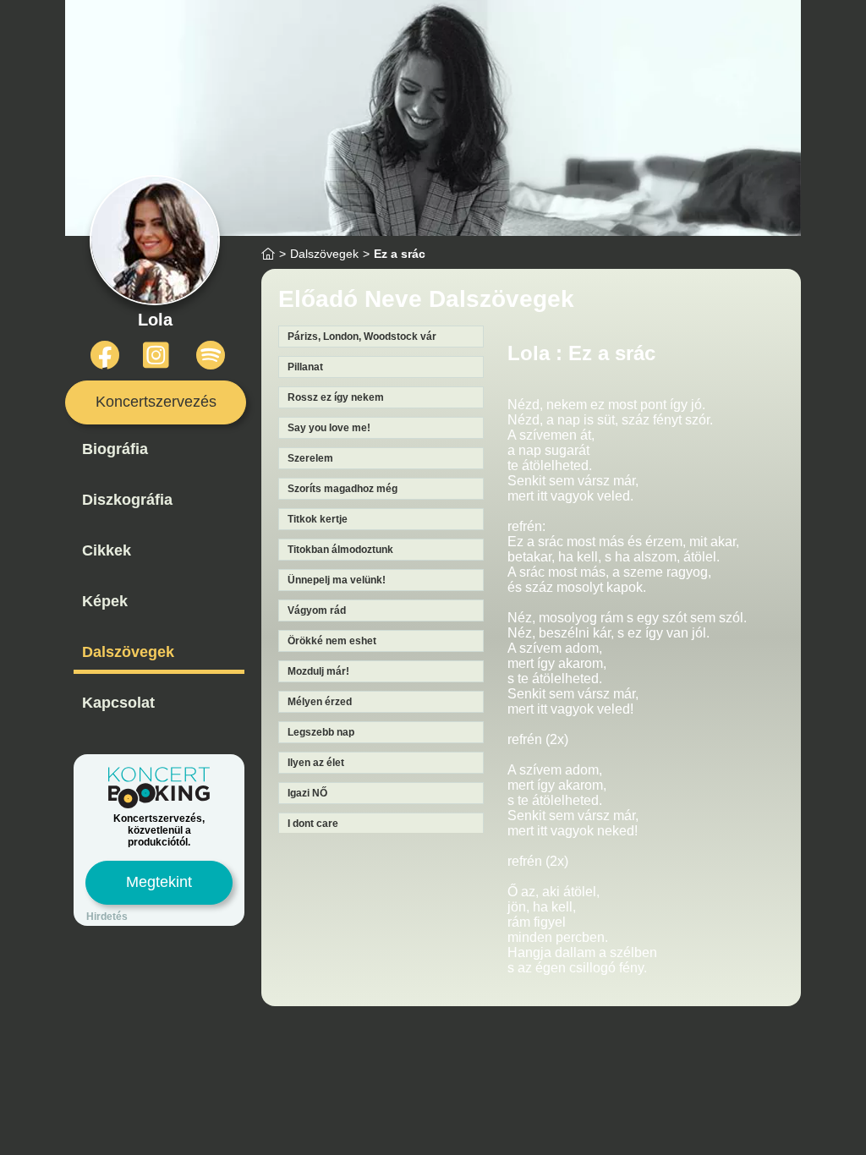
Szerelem (310, 458)
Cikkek (106, 550)
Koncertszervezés (156, 401)
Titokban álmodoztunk (340, 550)
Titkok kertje (318, 519)
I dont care (313, 823)
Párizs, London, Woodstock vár (362, 336)
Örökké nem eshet (332, 641)
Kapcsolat (118, 702)
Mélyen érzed (320, 702)
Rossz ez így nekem (336, 397)
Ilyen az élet (316, 763)
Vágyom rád (317, 610)
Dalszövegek (128, 651)
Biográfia (115, 449)
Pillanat (305, 367)
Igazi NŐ (307, 793)
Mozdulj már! (318, 671)
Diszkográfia (127, 499)
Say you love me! (329, 428)
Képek (105, 601)
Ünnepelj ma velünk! (337, 580)
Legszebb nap (321, 732)
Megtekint (159, 881)
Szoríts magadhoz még (342, 489)
